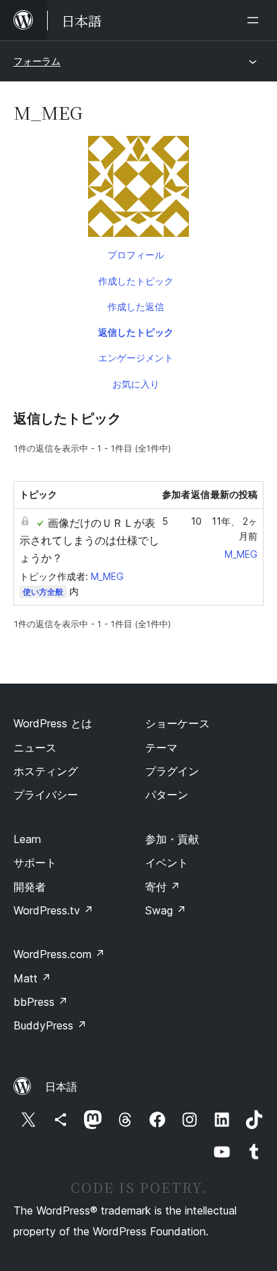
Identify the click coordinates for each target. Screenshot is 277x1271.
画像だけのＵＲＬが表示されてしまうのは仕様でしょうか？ (89, 540)
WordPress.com (59, 954)
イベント (166, 862)
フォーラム (37, 61)
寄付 (162, 887)
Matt (32, 978)
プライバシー (45, 794)
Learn (27, 839)
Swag (165, 910)
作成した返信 (136, 306)
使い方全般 (43, 592)
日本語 (61, 1086)
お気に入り (135, 384)
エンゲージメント (135, 357)
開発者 (29, 887)
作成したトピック (135, 281)
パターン (166, 794)
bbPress (40, 1002)
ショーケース (177, 723)
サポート (34, 862)
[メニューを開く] (255, 20)
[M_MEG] (138, 189)
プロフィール (136, 254)
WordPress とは (52, 723)
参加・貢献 (172, 839)
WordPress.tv (53, 910)
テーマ (161, 747)
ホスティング (45, 771)
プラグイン (172, 771)
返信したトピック (135, 332)
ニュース (34, 747)
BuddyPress (50, 1025)
